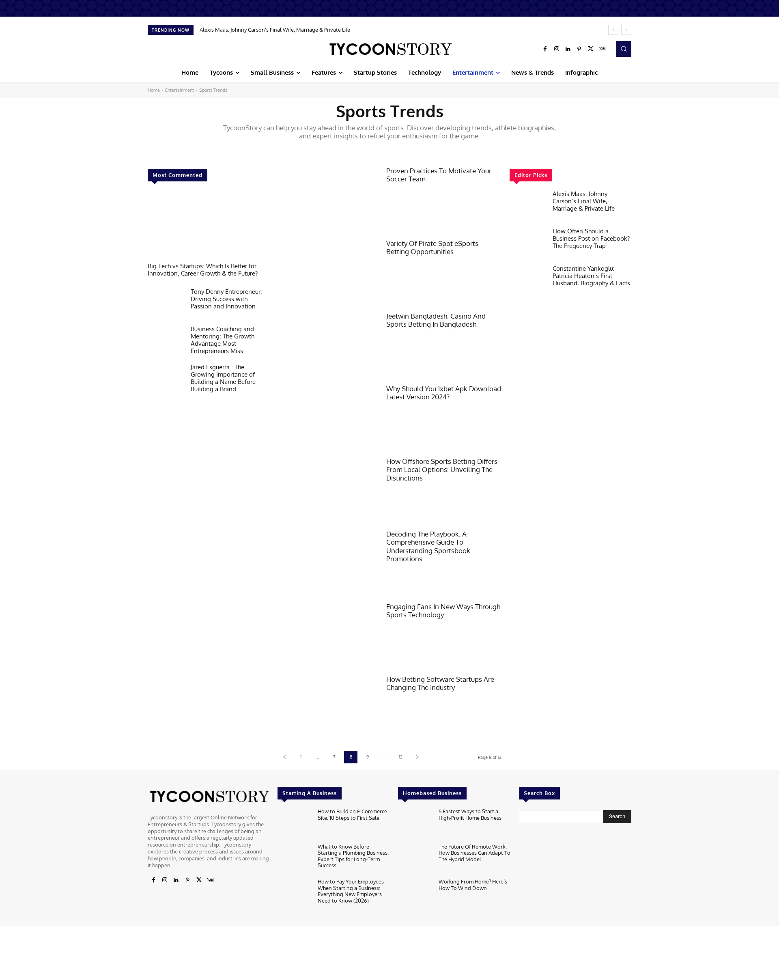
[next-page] (417, 757)
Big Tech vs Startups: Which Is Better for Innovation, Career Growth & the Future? (203, 269)
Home (154, 90)
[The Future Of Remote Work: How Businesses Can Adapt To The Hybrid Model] (415, 859)
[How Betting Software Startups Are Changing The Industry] (328, 707)
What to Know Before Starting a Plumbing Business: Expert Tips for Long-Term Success (353, 856)
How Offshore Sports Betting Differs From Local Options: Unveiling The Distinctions (441, 469)
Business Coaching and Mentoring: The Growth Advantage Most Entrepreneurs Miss (222, 340)
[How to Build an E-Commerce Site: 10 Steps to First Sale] (294, 823)
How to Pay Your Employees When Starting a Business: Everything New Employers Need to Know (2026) (351, 891)
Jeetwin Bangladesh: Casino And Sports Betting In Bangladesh (436, 320)
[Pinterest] (579, 49)
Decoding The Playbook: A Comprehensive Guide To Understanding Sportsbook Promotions (428, 546)
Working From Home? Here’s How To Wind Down (473, 884)
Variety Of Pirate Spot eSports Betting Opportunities (432, 247)
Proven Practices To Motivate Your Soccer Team (438, 174)
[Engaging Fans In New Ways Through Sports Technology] (328, 634)
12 (400, 757)
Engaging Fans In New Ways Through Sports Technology (443, 610)
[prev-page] (284, 757)
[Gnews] (602, 49)
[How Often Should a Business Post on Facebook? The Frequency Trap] (528, 244)
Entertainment (179, 90)
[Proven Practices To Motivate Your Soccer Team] (328, 198)
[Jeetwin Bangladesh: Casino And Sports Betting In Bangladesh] (328, 344)
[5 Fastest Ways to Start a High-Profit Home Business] (415, 823)
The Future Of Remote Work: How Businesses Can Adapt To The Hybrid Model (474, 852)
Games (420, 150)
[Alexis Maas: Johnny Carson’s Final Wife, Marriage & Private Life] (528, 206)
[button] (623, 48)
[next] (626, 30)
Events (357, 150)
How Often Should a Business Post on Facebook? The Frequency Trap (591, 238)
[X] (590, 49)
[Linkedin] (568, 49)
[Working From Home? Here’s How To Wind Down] (415, 893)
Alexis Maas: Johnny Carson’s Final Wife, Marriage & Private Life (275, 29)
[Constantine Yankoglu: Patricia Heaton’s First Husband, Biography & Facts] (528, 281)
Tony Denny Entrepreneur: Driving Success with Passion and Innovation (226, 299)
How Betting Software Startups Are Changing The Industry (440, 683)
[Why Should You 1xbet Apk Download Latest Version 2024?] (328, 416)
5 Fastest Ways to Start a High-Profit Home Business (470, 814)
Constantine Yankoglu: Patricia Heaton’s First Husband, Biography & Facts (591, 276)
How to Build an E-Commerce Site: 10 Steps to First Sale (352, 814)
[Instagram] (556, 49)
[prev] (613, 30)
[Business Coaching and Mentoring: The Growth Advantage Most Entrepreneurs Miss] (166, 341)
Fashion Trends (389, 150)
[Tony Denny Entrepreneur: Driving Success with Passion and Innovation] (166, 304)
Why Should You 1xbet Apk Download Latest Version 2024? (443, 392)
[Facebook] (545, 49)
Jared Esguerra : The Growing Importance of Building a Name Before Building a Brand (223, 378)
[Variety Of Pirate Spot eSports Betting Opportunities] (328, 271)
